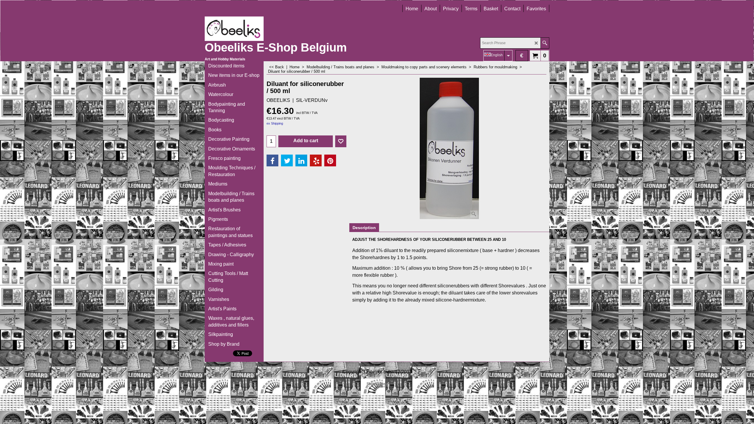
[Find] (544, 43)
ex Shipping (275, 123)
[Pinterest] (330, 160)
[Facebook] (272, 160)
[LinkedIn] (301, 160)
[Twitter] (287, 160)
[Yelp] (316, 160)
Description (364, 227)
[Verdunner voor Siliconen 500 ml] (449, 148)
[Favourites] (340, 141)
